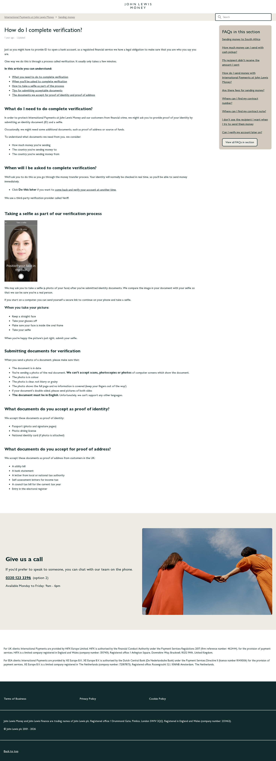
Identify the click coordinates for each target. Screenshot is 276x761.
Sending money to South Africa (241, 39)
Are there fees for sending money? (243, 90)
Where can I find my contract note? (244, 111)
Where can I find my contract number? (240, 101)
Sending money (66, 17)
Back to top (11, 751)
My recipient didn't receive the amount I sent (240, 62)
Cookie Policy (157, 698)
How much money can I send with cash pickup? (243, 50)
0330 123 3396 (18, 577)
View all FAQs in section (239, 142)
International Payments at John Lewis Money (29, 17)
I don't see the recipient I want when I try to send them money (245, 122)
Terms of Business (15, 698)
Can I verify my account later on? (242, 132)
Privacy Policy (88, 698)
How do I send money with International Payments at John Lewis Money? (245, 77)
